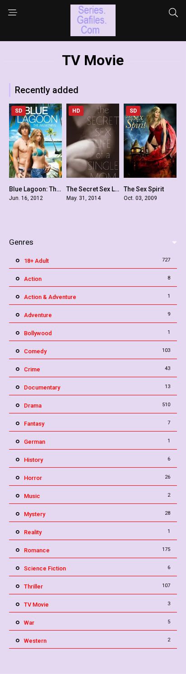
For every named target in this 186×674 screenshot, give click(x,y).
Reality (33, 532)
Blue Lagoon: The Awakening (51, 189)
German (34, 441)
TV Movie (36, 604)
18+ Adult (36, 260)
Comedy (35, 351)
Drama (33, 405)
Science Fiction (45, 568)
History (33, 459)
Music (32, 496)
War (29, 622)
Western (35, 640)
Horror (33, 478)
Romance (37, 550)
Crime (32, 369)
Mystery (34, 514)
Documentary (42, 387)
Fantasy (34, 423)
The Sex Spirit (144, 189)
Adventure (38, 315)
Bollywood (38, 333)
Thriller (33, 586)
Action (33, 278)
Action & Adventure (50, 297)
